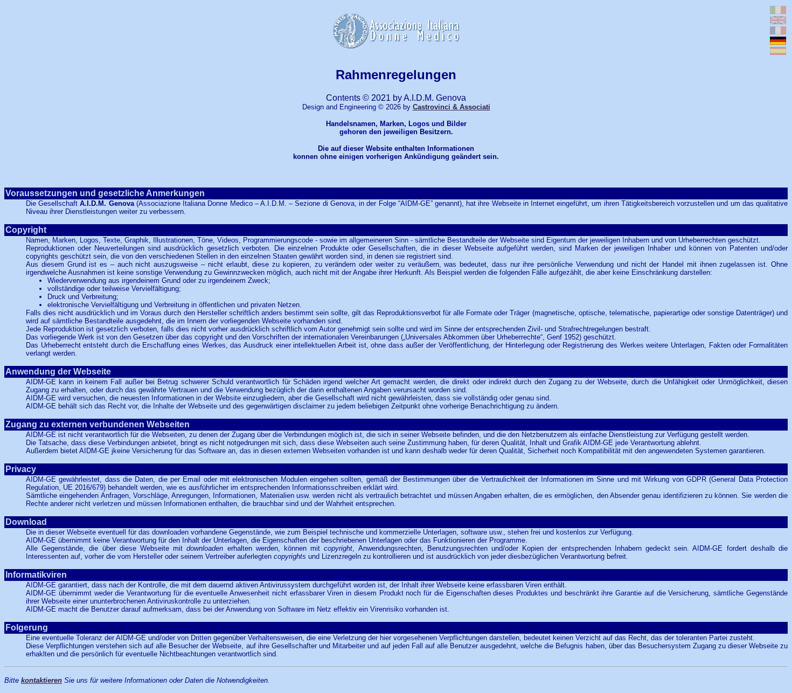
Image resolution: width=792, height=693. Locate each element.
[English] (778, 21)
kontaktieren (41, 680)
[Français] (778, 31)
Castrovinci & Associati (451, 107)
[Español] (778, 52)
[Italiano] (778, 11)
